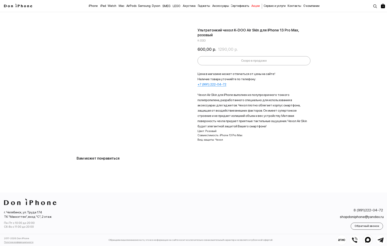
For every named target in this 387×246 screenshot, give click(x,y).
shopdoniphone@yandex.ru (362, 217)
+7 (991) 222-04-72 (212, 84)
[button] (367, 226)
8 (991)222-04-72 (368, 210)
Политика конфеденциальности (18, 242)
